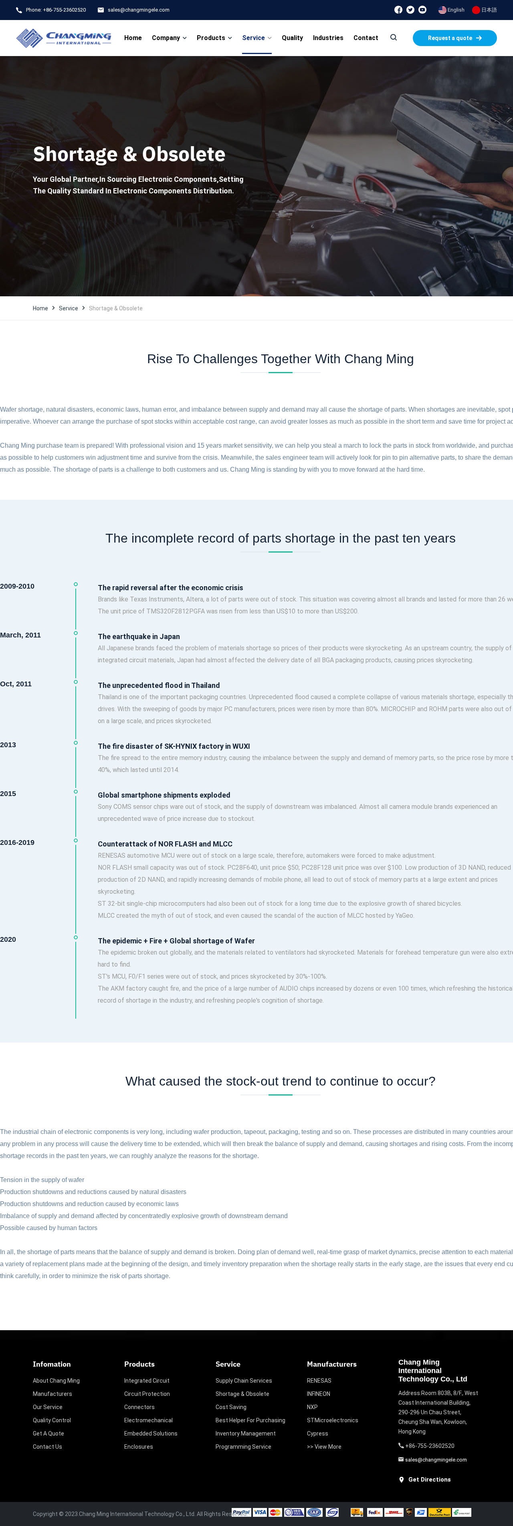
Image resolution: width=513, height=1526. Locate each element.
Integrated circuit (147, 1380)
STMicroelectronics (332, 1420)
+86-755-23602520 (64, 10)
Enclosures (138, 1447)
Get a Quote (48, 1433)
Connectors (139, 1407)
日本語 (488, 10)
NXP (312, 1407)
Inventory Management (246, 1433)
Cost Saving (231, 1407)
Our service (48, 1407)
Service (68, 308)
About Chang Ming (56, 1380)
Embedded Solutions (151, 1433)
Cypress (317, 1433)
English (455, 10)
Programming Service (243, 1447)
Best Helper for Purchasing (250, 1420)
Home (40, 308)
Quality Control (52, 1420)
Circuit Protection (147, 1394)
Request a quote (450, 38)
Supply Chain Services (244, 1380)
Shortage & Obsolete (242, 1394)
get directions (429, 1480)
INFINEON (318, 1394)
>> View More (324, 1447)
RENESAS (319, 1380)
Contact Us (47, 1447)
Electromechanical (148, 1420)
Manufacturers (52, 1394)
